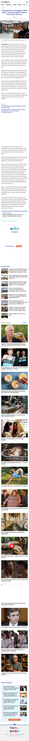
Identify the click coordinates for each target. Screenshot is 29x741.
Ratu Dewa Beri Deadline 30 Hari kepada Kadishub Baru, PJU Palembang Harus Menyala (10, 714)
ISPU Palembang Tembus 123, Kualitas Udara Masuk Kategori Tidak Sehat (11, 707)
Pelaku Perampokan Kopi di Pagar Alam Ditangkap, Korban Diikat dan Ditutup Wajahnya (10, 694)
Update (19, 246)
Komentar (15, 232)
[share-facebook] (11, 229)
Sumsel (14, 220)
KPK (24, 4)
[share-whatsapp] (16, 229)
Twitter (18, 733)
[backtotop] (14, 725)
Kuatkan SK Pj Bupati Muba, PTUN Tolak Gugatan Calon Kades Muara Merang (12, 215)
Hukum (20, 4)
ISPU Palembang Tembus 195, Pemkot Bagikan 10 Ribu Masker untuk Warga (11, 701)
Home (2, 4)
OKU (9, 220)
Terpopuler (8, 4)
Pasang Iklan (11, 734)
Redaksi (6, 734)
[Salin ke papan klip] (18, 229)
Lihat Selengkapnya (14, 719)
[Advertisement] (14, 129)
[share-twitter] (13, 229)
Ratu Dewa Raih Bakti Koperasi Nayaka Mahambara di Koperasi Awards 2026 (11, 688)
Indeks (14, 4)
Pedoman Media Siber (19, 734)
